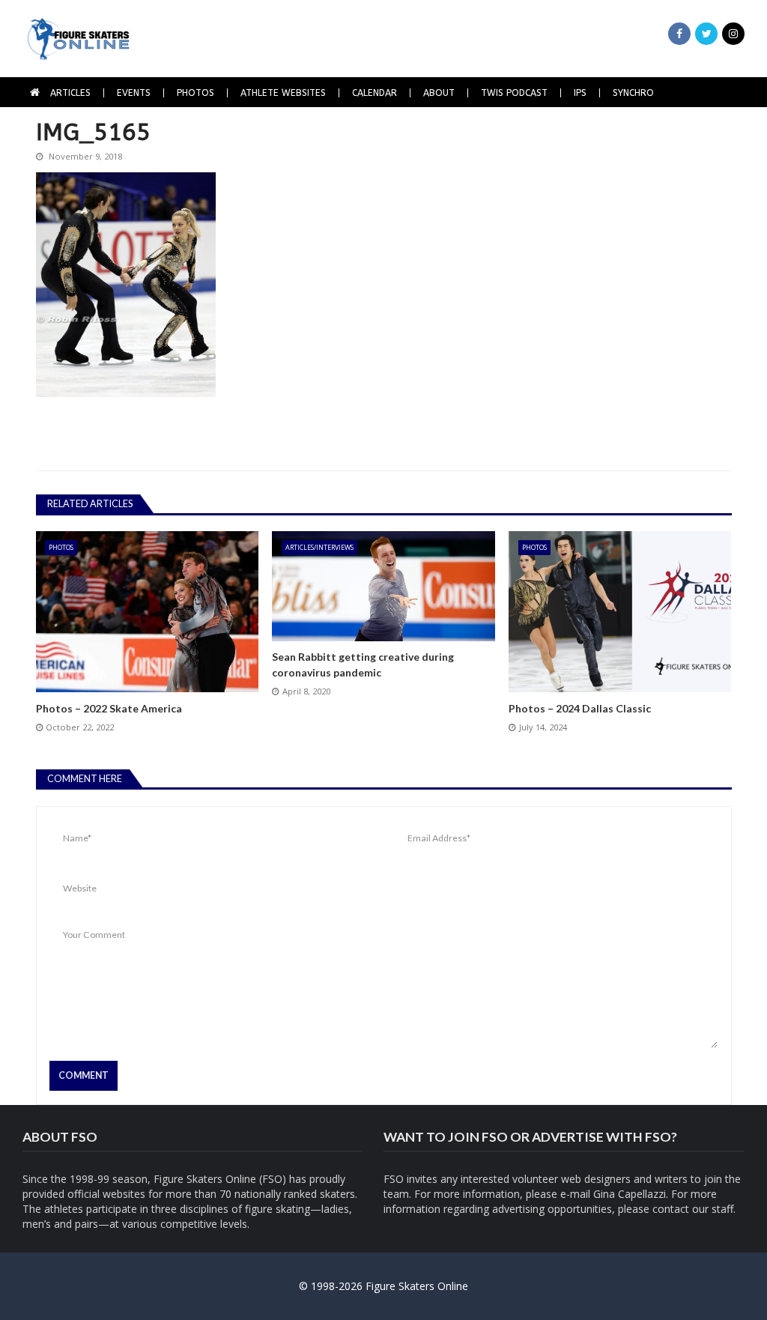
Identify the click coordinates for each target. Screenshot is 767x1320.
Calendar (374, 93)
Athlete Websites (283, 93)
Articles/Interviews (319, 547)
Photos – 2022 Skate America (109, 708)
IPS (580, 93)
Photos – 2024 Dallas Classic (580, 708)
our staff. (714, 1209)
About (439, 93)
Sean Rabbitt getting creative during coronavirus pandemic (363, 664)
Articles (70, 93)
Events (134, 93)
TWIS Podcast (514, 93)
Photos (195, 93)
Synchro (633, 93)
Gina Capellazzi (629, 1194)
